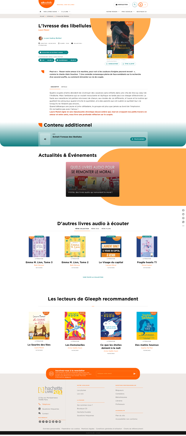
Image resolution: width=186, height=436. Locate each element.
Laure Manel (43, 30)
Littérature (50, 16)
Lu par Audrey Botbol (53, 38)
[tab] (40, 11)
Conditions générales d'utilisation (109, 429)
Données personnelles (51, 429)
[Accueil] (46, 4)
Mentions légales (87, 429)
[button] (122, 4)
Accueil (42, 16)
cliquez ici (68, 377)
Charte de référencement (133, 429)
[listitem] (40, 421)
